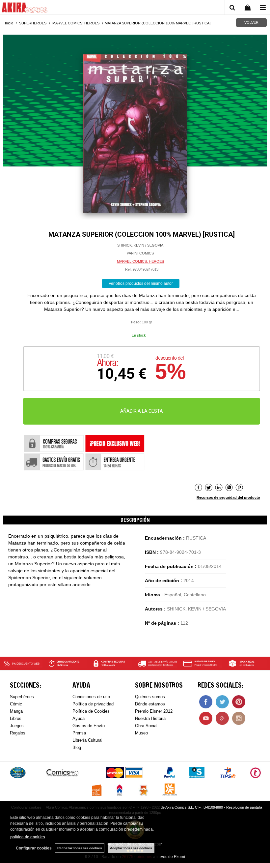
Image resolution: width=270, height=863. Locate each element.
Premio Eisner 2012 (154, 711)
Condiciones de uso (91, 696)
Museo (141, 732)
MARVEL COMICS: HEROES (140, 261)
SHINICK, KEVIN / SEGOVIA (140, 245)
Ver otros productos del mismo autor (141, 283)
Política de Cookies (91, 711)
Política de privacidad (93, 703)
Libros (15, 718)
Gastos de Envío (88, 725)
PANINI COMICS (140, 253)
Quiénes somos (150, 696)
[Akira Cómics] (25, 8)
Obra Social (146, 725)
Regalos (17, 732)
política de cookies (27, 837)
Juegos (17, 725)
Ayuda (78, 718)
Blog (76, 747)
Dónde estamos (150, 703)
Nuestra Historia (150, 718)
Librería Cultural (87, 740)
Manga (16, 711)
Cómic (16, 703)
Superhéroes (22, 696)
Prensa (79, 732)
